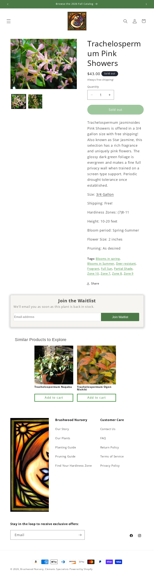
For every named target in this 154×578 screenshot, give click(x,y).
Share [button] (95, 283)
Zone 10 (93, 273)
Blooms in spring (108, 259)
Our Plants (62, 438)
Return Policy (109, 447)
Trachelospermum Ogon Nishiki (94, 388)
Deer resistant (126, 264)
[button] (8, 21)
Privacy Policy (110, 466)
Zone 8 (117, 273)
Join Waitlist (120, 317)
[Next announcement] (146, 4)
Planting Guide (65, 447)
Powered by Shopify (81, 569)
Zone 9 (129, 273)
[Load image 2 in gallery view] (35, 101)
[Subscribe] (80, 535)
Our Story (62, 429)
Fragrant (93, 269)
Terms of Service (112, 456)
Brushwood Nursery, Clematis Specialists (44, 569)
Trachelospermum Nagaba (53, 386)
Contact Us (108, 429)
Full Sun (106, 269)
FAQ (103, 438)
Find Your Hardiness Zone (73, 466)
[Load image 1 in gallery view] (18, 101)
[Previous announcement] (8, 4)
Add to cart (54, 397)
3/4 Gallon (105, 194)
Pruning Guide (65, 456)
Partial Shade (123, 269)
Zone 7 (105, 273)
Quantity (93, 86)
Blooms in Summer (100, 264)
